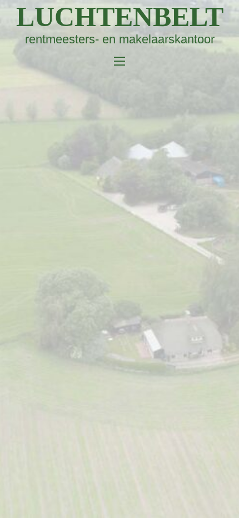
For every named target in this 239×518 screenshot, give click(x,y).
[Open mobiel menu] (119, 61)
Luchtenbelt (119, 16)
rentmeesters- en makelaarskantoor (120, 39)
